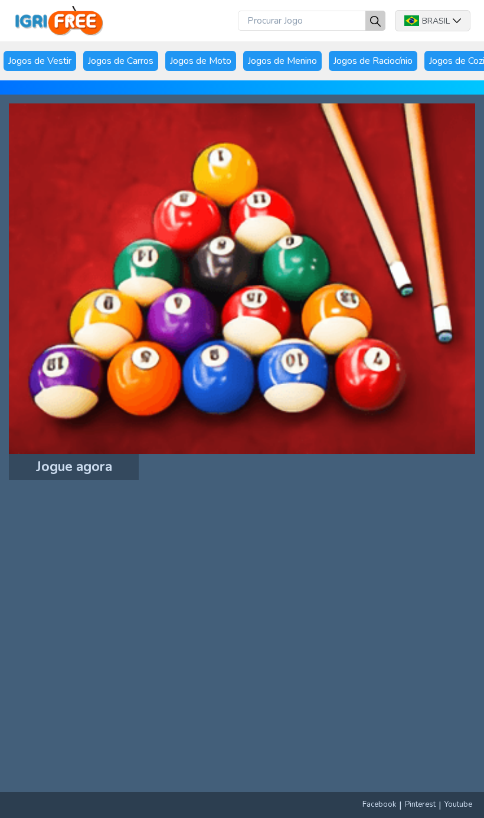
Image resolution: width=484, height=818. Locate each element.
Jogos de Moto (200, 60)
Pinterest (420, 804)
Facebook (379, 804)
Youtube (458, 804)
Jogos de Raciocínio (373, 60)
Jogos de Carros (120, 60)
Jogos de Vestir (39, 60)
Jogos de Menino (282, 60)
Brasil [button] (436, 21)
